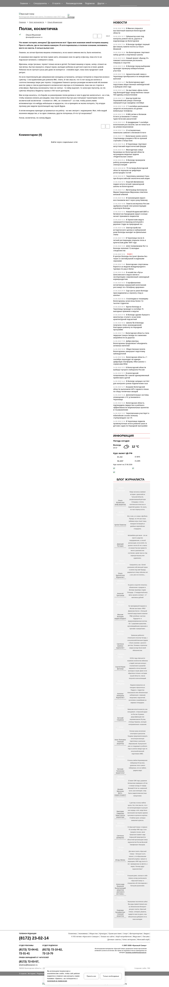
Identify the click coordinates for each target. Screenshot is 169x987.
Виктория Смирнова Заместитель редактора (120, 814)
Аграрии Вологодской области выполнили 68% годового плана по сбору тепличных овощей (131, 389)
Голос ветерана (129, 939)
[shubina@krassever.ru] (120, 651)
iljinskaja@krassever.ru (34, 37)
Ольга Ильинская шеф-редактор (120, 502)
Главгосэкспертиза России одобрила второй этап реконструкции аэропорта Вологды (131, 206)
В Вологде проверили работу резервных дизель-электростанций (129, 162)
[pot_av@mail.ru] (120, 747)
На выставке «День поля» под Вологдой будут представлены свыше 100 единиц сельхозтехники (131, 92)
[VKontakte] (64, 145)
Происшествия (114, 933)
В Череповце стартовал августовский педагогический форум (129, 145)
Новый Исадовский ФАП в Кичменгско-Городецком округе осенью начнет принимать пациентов (131, 214)
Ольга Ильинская (54, 22)
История (31, 973)
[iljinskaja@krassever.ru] (117, 508)
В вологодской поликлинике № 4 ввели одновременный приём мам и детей (131, 375)
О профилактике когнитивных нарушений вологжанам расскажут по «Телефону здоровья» (129, 285)
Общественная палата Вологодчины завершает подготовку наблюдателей (129, 351)
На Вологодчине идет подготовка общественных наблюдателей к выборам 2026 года (131, 84)
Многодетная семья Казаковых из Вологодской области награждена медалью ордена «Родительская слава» (128, 153)
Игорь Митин (120, 860)
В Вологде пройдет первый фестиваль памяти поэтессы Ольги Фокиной (131, 46)
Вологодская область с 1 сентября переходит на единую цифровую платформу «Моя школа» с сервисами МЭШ (130, 360)
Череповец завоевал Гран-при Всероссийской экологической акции (131, 177)
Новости (120, 22)
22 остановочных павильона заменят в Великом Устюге (129, 131)
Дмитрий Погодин (120, 545)
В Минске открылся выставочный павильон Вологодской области (129, 30)
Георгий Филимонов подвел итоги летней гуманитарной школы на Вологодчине (128, 184)
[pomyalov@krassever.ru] (120, 528)
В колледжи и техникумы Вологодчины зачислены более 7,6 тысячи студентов (130, 301)
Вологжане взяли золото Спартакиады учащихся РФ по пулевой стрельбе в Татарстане (130, 138)
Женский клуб (143, 939)
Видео (146, 933)
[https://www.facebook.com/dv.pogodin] (122, 550)
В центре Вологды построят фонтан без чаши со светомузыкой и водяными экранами (130, 258)
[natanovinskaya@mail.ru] (118, 701)
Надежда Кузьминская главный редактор (120, 913)
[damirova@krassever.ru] (120, 841)
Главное (22, 22)
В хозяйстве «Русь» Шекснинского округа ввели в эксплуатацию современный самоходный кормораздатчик (131, 275)
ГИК (148, 968)
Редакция (41, 973)
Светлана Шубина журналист (120, 646)
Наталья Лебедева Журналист (120, 696)
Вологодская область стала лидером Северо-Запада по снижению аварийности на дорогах (131, 335)
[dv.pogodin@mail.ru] (117, 550)
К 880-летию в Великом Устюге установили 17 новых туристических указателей (129, 116)
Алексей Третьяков (120, 594)
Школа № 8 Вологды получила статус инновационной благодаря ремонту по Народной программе (128, 326)
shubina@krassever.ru (28, 965)
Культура (103, 933)
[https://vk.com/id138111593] (120, 508)
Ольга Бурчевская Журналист (120, 575)
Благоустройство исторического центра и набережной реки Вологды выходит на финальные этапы (129, 231)
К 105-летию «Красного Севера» (85, 936)
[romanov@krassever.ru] (120, 622)
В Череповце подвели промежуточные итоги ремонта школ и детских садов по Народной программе (130, 423)
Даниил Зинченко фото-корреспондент (120, 792)
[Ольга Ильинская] (22, 36)
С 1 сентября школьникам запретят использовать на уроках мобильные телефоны (130, 108)
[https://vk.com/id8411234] (121, 701)
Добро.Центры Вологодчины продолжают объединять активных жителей (130, 343)
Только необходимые (111, 976)
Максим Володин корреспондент (120, 617)
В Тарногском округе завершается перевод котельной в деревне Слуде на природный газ (128, 222)
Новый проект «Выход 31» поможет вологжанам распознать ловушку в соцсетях (131, 60)
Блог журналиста (36, 22)
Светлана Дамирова (120, 837)
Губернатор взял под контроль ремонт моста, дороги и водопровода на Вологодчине (128, 38)
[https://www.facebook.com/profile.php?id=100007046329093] (122, 508)
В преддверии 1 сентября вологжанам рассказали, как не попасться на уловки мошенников (131, 124)
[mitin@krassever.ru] (120, 864)
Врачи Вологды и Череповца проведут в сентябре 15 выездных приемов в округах (128, 309)
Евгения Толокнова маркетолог (120, 771)
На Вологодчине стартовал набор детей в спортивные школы (131, 53)
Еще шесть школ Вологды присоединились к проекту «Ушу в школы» (130, 293)
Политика (72, 933)
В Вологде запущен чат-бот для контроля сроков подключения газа (131, 382)
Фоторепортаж (135, 933)
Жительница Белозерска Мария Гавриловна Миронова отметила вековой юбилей (130, 192)
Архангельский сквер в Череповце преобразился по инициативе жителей (131, 76)
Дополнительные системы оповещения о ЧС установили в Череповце (131, 397)
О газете (22, 973)
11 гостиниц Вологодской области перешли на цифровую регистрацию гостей (130, 170)
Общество (93, 933)
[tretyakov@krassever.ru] (120, 599)
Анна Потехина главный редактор (120, 742)
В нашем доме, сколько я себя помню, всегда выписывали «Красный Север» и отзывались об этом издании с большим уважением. (138, 881)
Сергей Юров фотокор (120, 668)
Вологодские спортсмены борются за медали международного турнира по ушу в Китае (130, 266)
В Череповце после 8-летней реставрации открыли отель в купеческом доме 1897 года (129, 240)
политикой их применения (57, 981)
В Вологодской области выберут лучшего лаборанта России (129, 368)
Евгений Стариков (120, 719)
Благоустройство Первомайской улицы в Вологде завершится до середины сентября (128, 100)
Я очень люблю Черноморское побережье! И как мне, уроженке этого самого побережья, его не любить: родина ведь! (137, 765)
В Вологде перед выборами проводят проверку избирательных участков (131, 68)
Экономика (83, 933)
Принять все (91, 976)
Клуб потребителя (123, 936)
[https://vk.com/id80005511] (121, 920)
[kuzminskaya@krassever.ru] (118, 920)
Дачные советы (114, 939)
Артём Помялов (120, 525)
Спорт (125, 933)
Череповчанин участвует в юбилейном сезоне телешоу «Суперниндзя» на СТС (131, 415)
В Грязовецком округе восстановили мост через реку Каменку (130, 199)
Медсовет (137, 936)
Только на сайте (107, 936)
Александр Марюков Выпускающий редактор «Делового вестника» (120, 889)
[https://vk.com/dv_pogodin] (120, 550)
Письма (146, 936)
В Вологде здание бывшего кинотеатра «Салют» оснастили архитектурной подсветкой (131, 317)
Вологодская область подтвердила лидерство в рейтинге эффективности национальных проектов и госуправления (131, 406)
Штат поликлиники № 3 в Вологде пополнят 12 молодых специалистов (130, 248)
